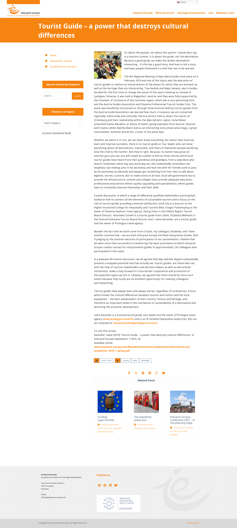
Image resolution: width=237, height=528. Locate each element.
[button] (129, 373)
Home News (102, 428)
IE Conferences (176, 431)
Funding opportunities (110, 425)
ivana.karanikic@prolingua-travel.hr (135, 323)
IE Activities (188, 428)
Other (145, 428)
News (135, 360)
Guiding (126, 360)
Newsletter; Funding (105, 432)
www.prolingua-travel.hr (118, 319)
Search (78, 96)
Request (152, 428)
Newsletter (145, 360)
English (182, 2)
